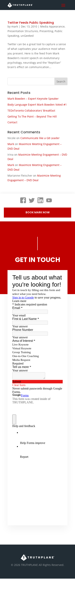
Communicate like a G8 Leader (40, 138)
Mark (11, 144)
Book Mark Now (38, 212)
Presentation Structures (23, 31)
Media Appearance (52, 26)
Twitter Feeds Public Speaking (31, 22)
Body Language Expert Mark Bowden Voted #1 (37, 104)
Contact (12, 122)
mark (14, 26)
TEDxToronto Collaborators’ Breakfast (31, 110)
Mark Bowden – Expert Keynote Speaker (33, 98)
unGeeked (27, 36)
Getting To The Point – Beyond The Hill (32, 116)
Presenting (46, 31)
